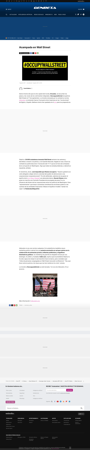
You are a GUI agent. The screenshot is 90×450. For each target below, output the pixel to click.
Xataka (7, 420)
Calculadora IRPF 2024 (58, 381)
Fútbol (62, 38)
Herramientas (9, 393)
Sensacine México (33, 437)
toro (55, 102)
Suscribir (69, 390)
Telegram (83, 14)
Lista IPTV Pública (69, 381)
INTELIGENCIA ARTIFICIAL (25, 14)
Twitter (76, 14)
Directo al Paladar (44, 420)
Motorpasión (55, 420)
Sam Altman (19, 38)
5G (52, 38)
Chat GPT (18, 381)
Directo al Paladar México (44, 438)
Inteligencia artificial (37, 390)
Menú (9, 9)
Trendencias (66, 420)
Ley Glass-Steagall (34, 178)
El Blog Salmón (78, 420)
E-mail (38, 53)
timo (34, 395)
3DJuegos (20, 420)
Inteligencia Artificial (37, 398)
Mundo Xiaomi (9, 428)
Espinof (30, 422)
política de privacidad (65, 393)
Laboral (21, 395)
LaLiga (67, 38)
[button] (28, 88)
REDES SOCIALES (39, 14)
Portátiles (48, 38)
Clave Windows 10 (33, 381)
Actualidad (22, 390)
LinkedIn (69, 401)
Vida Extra (20, 422)
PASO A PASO (62, 14)
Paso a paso (9, 390)
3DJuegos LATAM (21, 437)
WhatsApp (22, 398)
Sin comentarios (25, 53)
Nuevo (80, 9)
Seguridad (22, 393)
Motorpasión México (55, 438)
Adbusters (22, 100)
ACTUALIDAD (13, 14)
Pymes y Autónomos (77, 423)
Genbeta (45, 8)
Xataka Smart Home (10, 426)
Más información (55, 448)
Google (57, 38)
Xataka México (9, 437)
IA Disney (24, 381)
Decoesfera (66, 422)
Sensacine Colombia (31, 440)
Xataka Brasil (9, 439)
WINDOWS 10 (48, 14)
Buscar (81, 408)
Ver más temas (10, 402)
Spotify (38, 38)
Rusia (33, 38)
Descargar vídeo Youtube (45, 381)
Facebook (81, 14)
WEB (55, 14)
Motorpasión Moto (56, 422)
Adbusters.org (35, 301)
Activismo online (28, 305)
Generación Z (27, 38)
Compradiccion (67, 424)
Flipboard (78, 14)
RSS (63, 401)
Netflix (7, 398)
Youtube (58, 401)
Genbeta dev (36, 393)
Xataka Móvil (9, 422)
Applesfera (8, 424)
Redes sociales (9, 395)
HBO (43, 38)
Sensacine (31, 420)
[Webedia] (10, 413)
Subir (80, 413)
